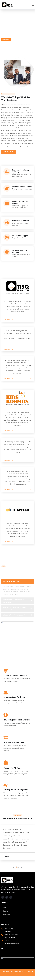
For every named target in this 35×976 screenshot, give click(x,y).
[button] (13, 867)
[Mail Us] (2, 941)
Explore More (5, 39)
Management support (20, 236)
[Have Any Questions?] (2, 935)
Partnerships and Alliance (22, 187)
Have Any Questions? (11, 935)
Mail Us (7, 941)
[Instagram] (2, 897)
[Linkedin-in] (6, 897)
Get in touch (16, 39)
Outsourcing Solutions (20, 221)
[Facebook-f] (10, 897)
